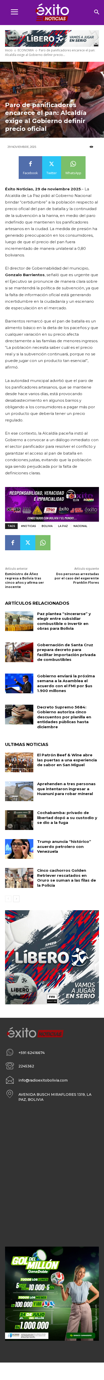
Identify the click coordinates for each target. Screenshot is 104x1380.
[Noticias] (52, 13)
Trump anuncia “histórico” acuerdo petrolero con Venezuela (64, 846)
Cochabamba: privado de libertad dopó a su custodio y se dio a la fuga (67, 817)
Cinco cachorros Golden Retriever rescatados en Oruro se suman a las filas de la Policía (66, 878)
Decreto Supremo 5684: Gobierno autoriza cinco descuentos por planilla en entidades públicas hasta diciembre (64, 717)
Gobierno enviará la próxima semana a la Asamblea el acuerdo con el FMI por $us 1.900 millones (66, 683)
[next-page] (16, 899)
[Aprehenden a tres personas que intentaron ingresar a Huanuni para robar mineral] (19, 791)
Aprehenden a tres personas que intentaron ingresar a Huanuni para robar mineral (66, 788)
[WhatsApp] (42, 542)
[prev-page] (8, 899)
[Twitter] (27, 542)
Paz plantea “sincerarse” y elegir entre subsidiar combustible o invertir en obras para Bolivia (64, 621)
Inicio (9, 50)
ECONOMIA (26, 50)
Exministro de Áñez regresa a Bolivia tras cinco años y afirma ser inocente (24, 580)
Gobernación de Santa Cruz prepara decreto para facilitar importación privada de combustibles (66, 652)
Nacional (80, 526)
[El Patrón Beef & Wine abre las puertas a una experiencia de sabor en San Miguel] (19, 762)
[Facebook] (12, 542)
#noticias (28, 526)
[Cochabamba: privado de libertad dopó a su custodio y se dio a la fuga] (19, 820)
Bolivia (47, 526)
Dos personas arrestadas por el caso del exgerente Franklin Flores (77, 578)
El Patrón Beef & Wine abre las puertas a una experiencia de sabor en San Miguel (67, 760)
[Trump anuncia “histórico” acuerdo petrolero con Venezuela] (19, 849)
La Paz (63, 526)
